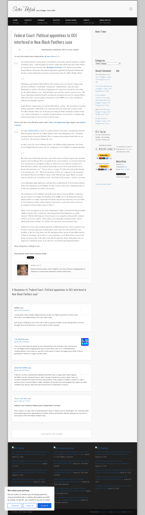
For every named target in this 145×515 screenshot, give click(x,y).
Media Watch (105, 21)
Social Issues (71, 21)
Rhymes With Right (20, 398)
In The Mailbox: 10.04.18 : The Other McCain (102, 97)
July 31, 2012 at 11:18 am (22, 401)
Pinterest (116, 9)
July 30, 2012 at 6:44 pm (21, 342)
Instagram (126, 9)
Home (16, 21)
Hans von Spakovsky (57, 122)
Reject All (29, 505)
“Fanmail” (42, 21)
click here (128, 149)
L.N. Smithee (19, 339)
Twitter (112, 9)
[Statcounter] (121, 174)
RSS (122, 164)
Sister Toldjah (125, 169)
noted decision (33, 130)
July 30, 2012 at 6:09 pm (21, 310)
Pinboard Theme (104, 512)
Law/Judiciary (57, 50)
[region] (29, 498)
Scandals (76, 50)
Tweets (88, 21)
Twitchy (21, 448)
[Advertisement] (124, 107)
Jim (96, 118)
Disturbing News (47, 50)
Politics (56, 21)
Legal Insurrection (67, 448)
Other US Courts (67, 50)
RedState (105, 448)
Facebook (107, 9)
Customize (15, 505)
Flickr (121, 9)
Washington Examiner (54, 67)
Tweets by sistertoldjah (103, 184)
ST (19, 50)
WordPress (129, 512)
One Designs (117, 512)
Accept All (44, 505)
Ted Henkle (99, 86)
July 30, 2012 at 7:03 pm (21, 370)
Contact (28, 21)
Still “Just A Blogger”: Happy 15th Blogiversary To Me (103, 88)
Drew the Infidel (20, 368)
